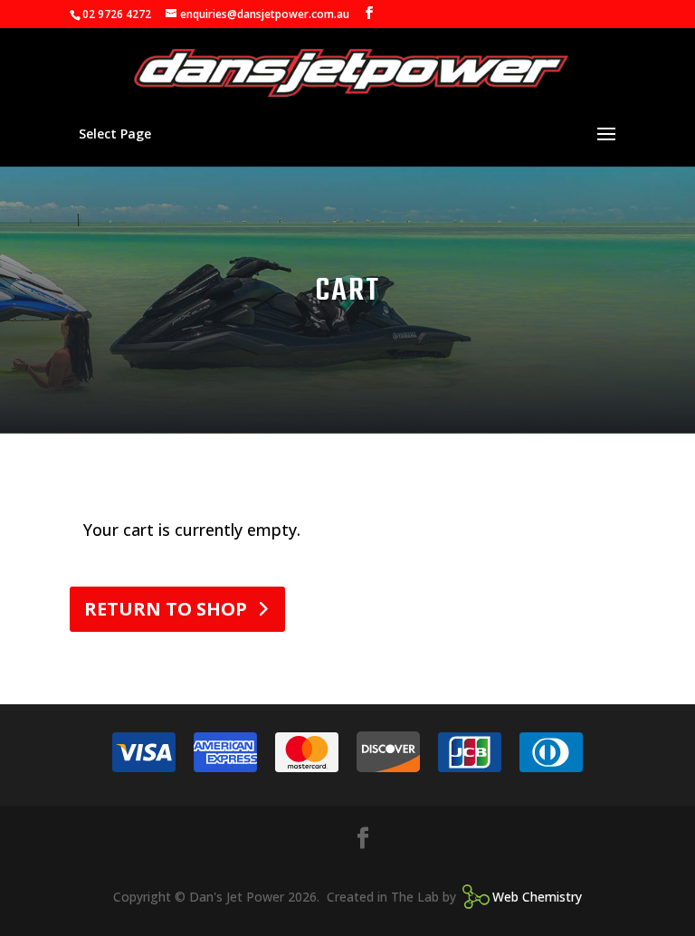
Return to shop (165, 609)
